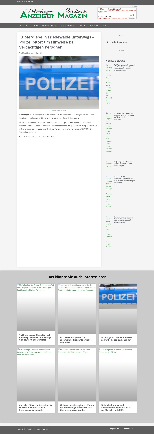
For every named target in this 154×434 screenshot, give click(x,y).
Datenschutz (129, 428)
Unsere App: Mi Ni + (68, 26)
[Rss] (134, 2)
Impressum (114, 428)
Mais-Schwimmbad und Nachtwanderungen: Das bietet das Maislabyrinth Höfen (116, 407)
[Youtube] (129, 2)
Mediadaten (93, 26)
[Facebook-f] (120, 2)
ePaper (82, 26)
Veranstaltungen (49, 26)
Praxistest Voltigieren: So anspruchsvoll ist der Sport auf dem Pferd (124, 115)
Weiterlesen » (117, 73)
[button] (130, 26)
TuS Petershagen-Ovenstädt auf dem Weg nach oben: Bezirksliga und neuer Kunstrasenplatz (124, 68)
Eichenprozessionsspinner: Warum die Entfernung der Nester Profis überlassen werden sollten (124, 220)
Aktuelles (23, 26)
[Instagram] (125, 2)
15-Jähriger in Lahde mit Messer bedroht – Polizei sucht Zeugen (123, 164)
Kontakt (105, 26)
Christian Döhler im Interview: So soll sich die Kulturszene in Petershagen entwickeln (124, 179)
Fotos (36, 26)
